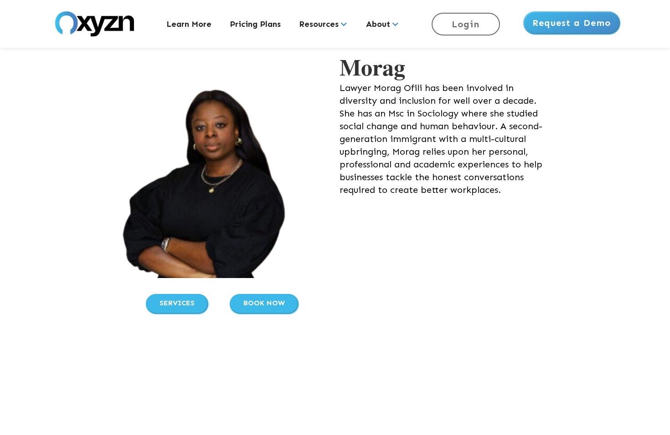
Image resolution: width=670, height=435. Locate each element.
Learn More (188, 24)
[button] (323, 24)
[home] (94, 23)
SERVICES (177, 302)
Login (465, 24)
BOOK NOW (264, 302)
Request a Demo (571, 22)
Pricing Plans (255, 24)
